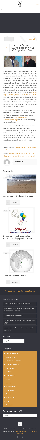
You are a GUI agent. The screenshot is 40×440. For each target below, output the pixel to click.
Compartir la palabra (12, 364)
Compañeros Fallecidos (14, 361)
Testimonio (9, 405)
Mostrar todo (31, 39)
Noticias (9, 394)
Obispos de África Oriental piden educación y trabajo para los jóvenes (17, 237)
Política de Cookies (28, 291)
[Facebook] (18, 437)
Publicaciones (10, 397)
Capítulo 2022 (10, 357)
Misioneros (10, 390)
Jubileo (8, 383)
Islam (8, 379)
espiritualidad (10, 375)
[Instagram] (23, 437)
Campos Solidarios (12, 353)
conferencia (10, 368)
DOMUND (9, 372)
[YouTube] (20, 437)
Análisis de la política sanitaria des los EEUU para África (18, 329)
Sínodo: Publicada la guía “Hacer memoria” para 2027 (19, 322)
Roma (8, 401)
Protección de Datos (12, 291)
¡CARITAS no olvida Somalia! (14, 276)
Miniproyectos (11, 386)
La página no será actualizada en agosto (19, 196)
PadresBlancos (19, 161)
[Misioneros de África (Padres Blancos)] (20, 4)
